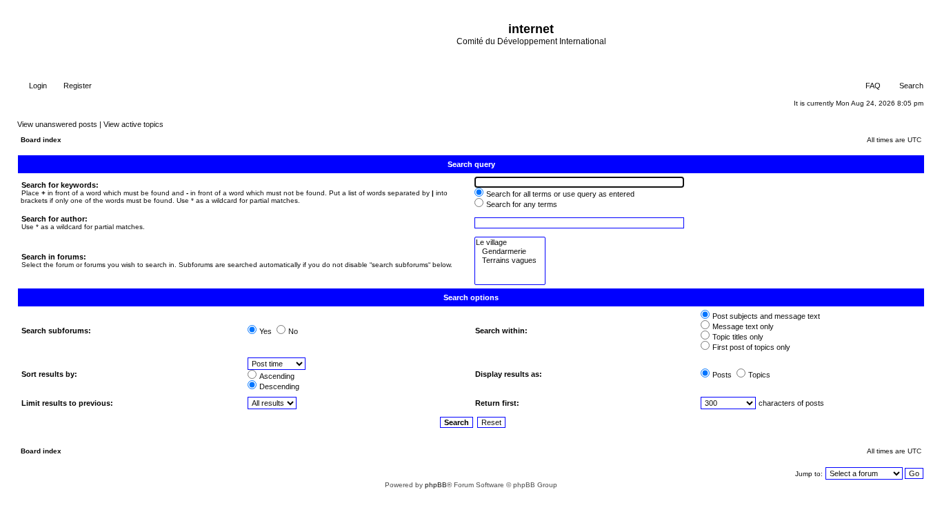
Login (37, 85)
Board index (41, 140)
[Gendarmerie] (510, 251)
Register (76, 85)
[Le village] (510, 242)
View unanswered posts (57, 124)
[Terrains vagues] (510, 260)
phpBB (436, 485)
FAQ (872, 85)
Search (910, 85)
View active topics (133, 124)
